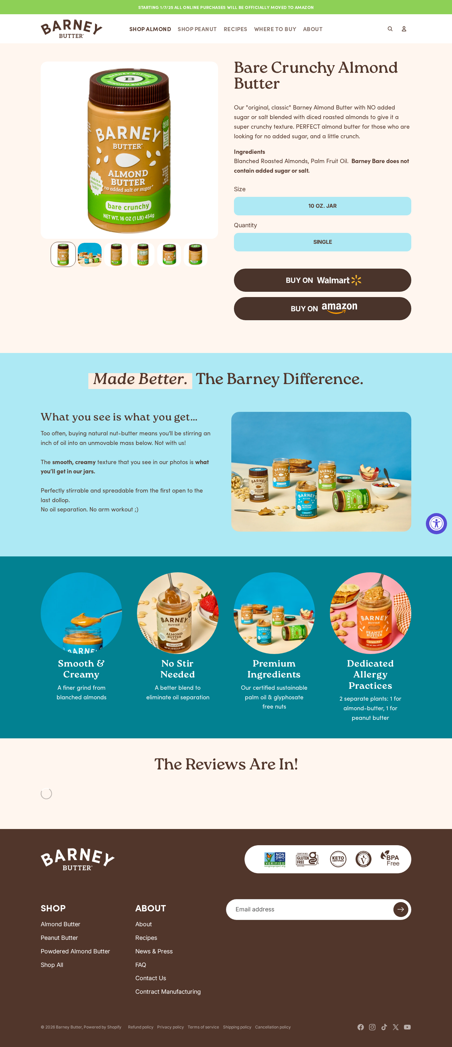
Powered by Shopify (102, 1027)
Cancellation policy (273, 1027)
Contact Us (150, 978)
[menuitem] (150, 29)
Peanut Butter (59, 937)
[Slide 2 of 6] (90, 255)
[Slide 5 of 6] (169, 255)
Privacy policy (170, 1027)
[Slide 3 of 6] (116, 255)
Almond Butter (60, 924)
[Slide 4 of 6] (143, 255)
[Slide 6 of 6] (195, 255)
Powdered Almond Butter (75, 951)
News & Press (154, 951)
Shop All (52, 964)
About (143, 924)
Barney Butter (69, 1027)
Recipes (146, 937)
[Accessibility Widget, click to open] (436, 523)
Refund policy (141, 1027)
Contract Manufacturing (168, 991)
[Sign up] (400, 909)
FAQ (140, 964)
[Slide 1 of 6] (63, 255)
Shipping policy (237, 1027)
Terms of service (203, 1027)
